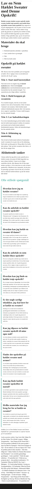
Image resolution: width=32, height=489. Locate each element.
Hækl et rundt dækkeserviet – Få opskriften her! (15, 481)
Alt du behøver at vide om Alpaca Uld (16, 447)
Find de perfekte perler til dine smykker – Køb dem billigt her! (16, 450)
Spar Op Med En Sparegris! (9, 445)
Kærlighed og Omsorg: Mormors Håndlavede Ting (15, 479)
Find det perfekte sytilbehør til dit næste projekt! (15, 443)
